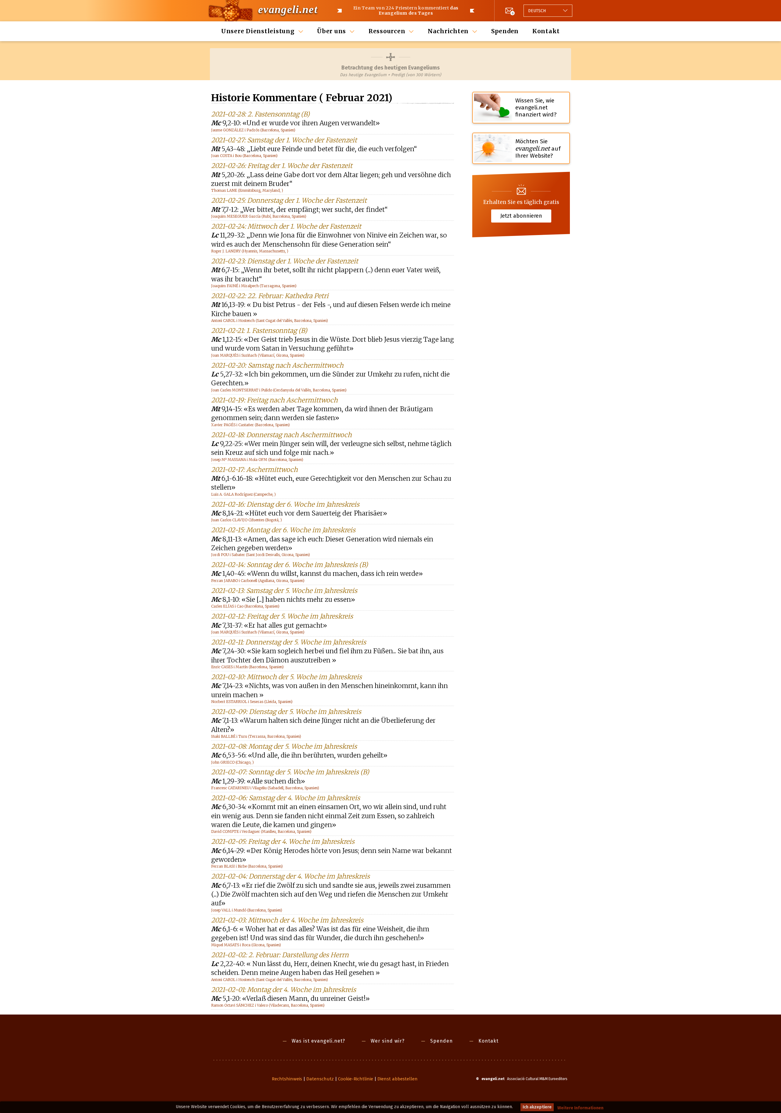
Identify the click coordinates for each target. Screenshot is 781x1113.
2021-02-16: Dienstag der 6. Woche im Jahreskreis (285, 504)
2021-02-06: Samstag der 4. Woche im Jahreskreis (285, 798)
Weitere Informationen (580, 1108)
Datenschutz (320, 1079)
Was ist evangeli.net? (318, 1041)
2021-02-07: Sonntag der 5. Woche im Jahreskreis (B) (290, 772)
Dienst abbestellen (397, 1079)
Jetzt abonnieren (521, 215)
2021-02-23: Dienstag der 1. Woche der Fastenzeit (284, 261)
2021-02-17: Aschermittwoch (254, 470)
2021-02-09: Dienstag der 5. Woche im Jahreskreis (286, 712)
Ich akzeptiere (537, 1107)
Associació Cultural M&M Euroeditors (537, 1079)
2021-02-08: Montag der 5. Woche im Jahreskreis (284, 746)
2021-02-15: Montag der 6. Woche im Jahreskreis (283, 530)
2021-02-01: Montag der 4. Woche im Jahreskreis (283, 990)
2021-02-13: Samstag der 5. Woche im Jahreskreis (284, 591)
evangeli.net (288, 9)
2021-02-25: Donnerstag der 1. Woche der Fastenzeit (289, 200)
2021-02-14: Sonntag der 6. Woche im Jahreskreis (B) (289, 565)
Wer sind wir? (388, 1041)
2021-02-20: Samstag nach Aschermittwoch (277, 365)
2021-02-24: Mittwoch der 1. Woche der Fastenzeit (286, 226)
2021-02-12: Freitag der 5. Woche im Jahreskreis (282, 616)
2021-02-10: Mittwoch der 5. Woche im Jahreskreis (286, 677)
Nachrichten (448, 31)
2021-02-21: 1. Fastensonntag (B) (259, 330)
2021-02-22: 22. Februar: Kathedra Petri (270, 296)
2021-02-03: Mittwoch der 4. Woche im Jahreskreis (287, 920)
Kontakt (546, 31)
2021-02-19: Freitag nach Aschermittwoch (274, 400)
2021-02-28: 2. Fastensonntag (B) (260, 114)
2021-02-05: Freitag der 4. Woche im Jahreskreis (283, 841)
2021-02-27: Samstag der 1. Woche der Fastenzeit (284, 140)
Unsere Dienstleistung (258, 31)
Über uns (331, 31)
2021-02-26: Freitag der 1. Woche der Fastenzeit (281, 166)
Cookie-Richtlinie (355, 1079)
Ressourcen (387, 31)
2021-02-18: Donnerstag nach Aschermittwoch (281, 435)
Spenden (505, 31)
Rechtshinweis (287, 1079)
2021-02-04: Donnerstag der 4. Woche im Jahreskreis (290, 876)
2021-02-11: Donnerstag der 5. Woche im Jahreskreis (288, 642)
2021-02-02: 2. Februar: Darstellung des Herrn (280, 955)
